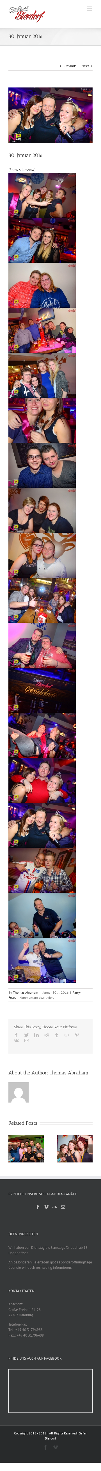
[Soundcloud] (54, 1207)
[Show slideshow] (22, 169)
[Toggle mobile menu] (90, 9)
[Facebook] (38, 1207)
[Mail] (63, 1207)
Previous (69, 66)
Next (85, 66)
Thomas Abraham (25, 992)
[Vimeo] (46, 1207)
